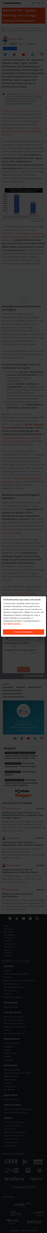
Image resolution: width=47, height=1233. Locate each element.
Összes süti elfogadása (23, 632)
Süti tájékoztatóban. (12, 624)
